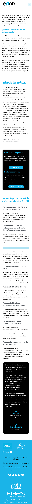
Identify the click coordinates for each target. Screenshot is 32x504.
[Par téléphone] (16, 425)
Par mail (16, 413)
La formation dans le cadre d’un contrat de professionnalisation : (15, 83)
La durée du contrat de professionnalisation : (11, 140)
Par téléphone (16, 427)
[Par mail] (16, 411)
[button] (29, 4)
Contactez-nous (16, 471)
